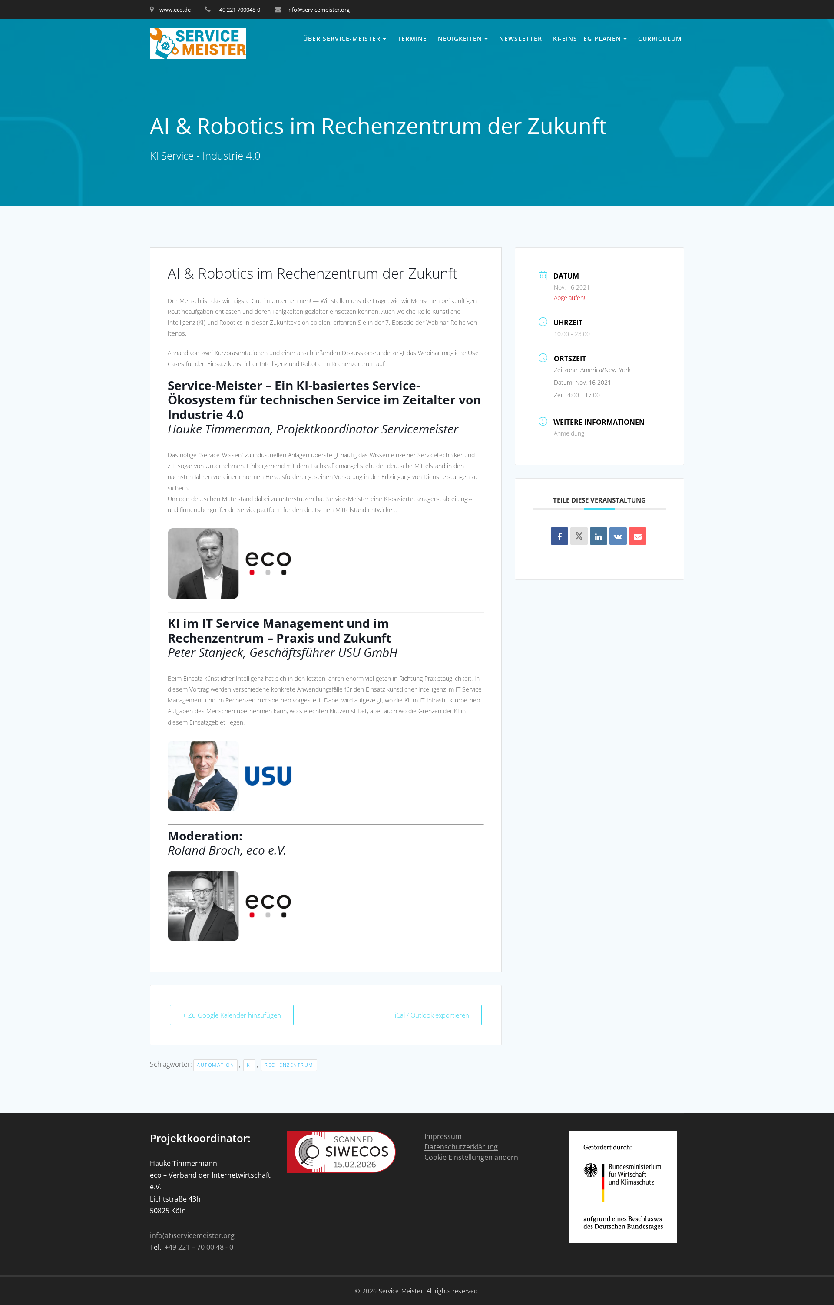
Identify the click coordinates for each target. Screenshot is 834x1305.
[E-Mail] (637, 536)
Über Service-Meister (342, 38)
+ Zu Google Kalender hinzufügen (231, 1015)
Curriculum (660, 38)
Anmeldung (569, 433)
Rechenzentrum (289, 1065)
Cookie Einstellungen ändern (471, 1157)
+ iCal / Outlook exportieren (429, 1015)
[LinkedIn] (598, 536)
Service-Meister (401, 1291)
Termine (412, 38)
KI (249, 1065)
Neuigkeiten (460, 38)
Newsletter (520, 38)
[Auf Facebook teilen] (559, 536)
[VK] (618, 536)
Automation (215, 1065)
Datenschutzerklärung (461, 1147)
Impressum (443, 1136)
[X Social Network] (579, 536)
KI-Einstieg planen (587, 38)
